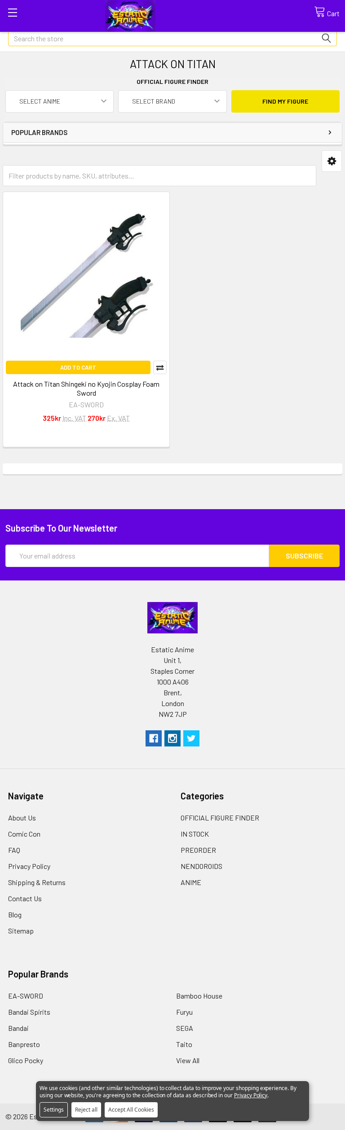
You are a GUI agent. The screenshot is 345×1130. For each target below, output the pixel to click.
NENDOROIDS (201, 866)
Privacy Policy (29, 866)
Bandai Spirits (29, 1012)
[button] (332, 161)
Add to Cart (78, 367)
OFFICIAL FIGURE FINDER (220, 817)
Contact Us (25, 898)
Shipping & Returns (37, 882)
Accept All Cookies (131, 1109)
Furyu (184, 1012)
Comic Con (24, 833)
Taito (184, 1044)
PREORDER (198, 850)
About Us (22, 817)
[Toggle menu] (12, 12)
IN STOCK (195, 833)
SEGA (184, 1028)
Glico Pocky (25, 1060)
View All (187, 1060)
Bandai (18, 1028)
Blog (15, 914)
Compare (160, 367)
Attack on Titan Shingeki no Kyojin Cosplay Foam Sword (86, 388)
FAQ (14, 850)
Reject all (86, 1109)
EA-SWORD (25, 995)
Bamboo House (199, 995)
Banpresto (24, 1044)
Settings (54, 1109)
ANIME (191, 882)
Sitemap (21, 930)
